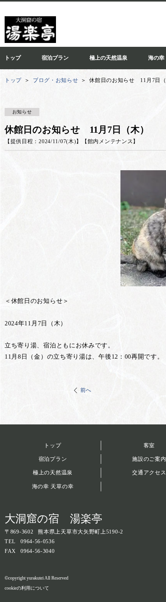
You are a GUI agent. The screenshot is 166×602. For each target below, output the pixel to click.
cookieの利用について (27, 588)
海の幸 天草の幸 (53, 486)
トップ (52, 445)
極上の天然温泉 (53, 472)
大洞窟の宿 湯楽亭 (53, 519)
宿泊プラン (53, 459)
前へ (85, 390)
